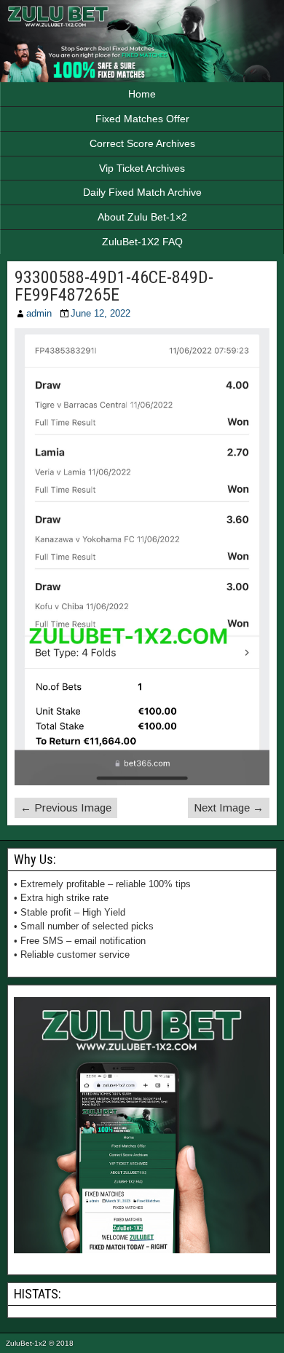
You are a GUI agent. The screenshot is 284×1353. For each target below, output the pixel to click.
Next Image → (229, 807)
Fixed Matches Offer (142, 118)
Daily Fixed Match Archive (142, 192)
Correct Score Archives (142, 143)
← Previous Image (65, 807)
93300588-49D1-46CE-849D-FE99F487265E (114, 286)
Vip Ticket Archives (142, 168)
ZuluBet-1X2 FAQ (142, 241)
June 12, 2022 (100, 313)
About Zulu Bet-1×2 (142, 217)
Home (142, 94)
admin (39, 313)
